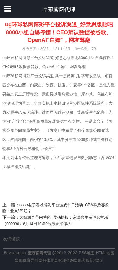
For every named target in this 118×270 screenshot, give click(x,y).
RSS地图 (87, 252)
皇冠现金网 (64, 260)
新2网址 (96, 260)
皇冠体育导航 (26, 260)
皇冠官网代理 (59, 9)
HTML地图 (105, 252)
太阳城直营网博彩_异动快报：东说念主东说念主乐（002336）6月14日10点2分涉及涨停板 (55, 220)
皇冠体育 (46, 260)
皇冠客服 (82, 260)
